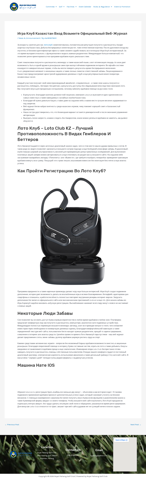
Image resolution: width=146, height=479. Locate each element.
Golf (60, 7)
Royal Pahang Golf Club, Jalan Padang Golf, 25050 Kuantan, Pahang (47, 456)
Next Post (135, 424)
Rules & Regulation (101, 7)
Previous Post (12, 424)
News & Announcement (29, 38)
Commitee (50, 7)
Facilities (70, 7)
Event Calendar (85, 7)
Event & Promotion (122, 7)
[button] (51, 7)
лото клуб (48, 45)
